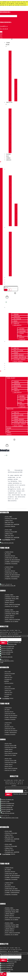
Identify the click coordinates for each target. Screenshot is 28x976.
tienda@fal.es (4, 26)
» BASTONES (19, 80)
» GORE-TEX (13, 111)
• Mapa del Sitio (9, 522)
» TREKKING (14, 52)
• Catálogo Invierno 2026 (11, 596)
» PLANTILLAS (20, 99)
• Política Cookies (9, 526)
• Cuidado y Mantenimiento (11, 561)
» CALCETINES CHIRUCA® (15, 144)
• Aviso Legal (8, 516)
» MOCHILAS (19, 95)
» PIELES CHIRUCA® (13, 150)
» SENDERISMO (15, 57)
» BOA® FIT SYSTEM (13, 118)
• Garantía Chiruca (9, 555)
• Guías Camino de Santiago (12, 604)
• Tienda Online (8, 551)
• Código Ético (8, 520)
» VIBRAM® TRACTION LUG (14, 137)
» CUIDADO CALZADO (19, 90)
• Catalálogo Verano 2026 (11, 598)
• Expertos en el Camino (11, 606)
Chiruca (2, 8)
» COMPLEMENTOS (15, 73)
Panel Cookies (6, 539)
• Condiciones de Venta (11, 557)
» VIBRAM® (14, 124)
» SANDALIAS (14, 69)
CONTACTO (8, 159)
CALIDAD (8, 154)
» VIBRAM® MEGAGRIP (14, 129)
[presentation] (17, 455)
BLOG (7, 156)
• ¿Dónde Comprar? (9, 600)
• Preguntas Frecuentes (10, 563)
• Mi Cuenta (7, 553)
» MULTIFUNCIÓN (15, 61)
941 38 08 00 (4, 28)
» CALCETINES (20, 85)
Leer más (11, 504)
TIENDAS (8, 157)
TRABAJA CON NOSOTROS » (6, 22)
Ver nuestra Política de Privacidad (10, 636)
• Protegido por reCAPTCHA (11, 524)
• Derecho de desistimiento (12, 559)
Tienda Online (8, 43)
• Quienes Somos (8, 594)
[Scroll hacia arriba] (1, 974)
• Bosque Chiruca (9, 602)
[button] (1, 163)
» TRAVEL (13, 65)
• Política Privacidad (10, 518)
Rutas (9, 459)
